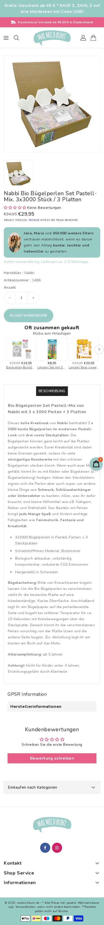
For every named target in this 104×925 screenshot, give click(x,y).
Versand (34, 220)
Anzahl (10, 287)
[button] (15, 207)
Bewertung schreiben (52, 758)
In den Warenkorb (28, 315)
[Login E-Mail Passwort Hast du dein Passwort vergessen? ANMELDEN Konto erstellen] (52, 38)
